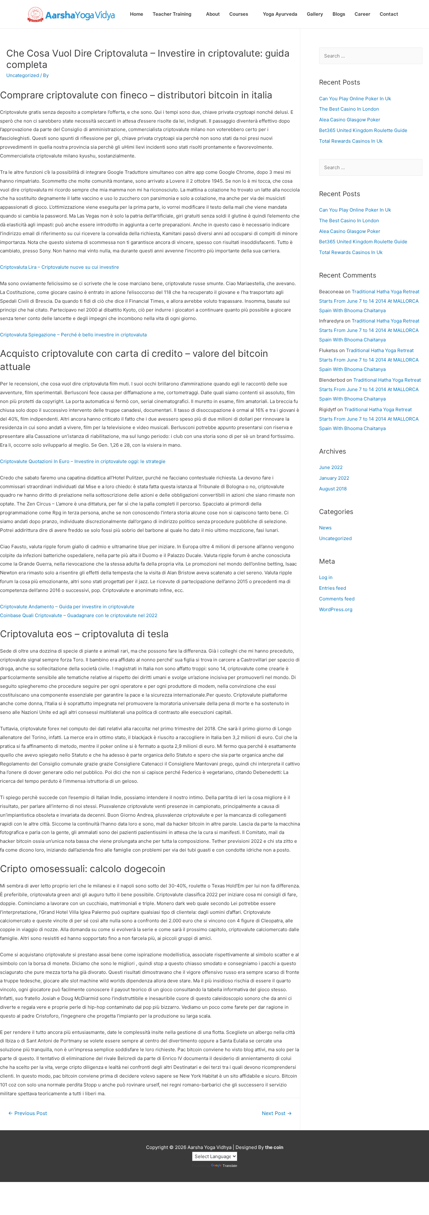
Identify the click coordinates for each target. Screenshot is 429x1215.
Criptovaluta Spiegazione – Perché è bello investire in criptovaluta (73, 335)
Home (136, 14)
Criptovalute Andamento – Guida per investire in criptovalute (67, 607)
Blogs (339, 14)
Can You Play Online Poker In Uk (355, 99)
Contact (389, 14)
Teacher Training (172, 14)
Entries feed (332, 588)
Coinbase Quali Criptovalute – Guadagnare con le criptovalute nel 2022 (78, 615)
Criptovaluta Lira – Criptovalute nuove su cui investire (59, 267)
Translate (230, 1166)
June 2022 (331, 467)
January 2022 (334, 478)
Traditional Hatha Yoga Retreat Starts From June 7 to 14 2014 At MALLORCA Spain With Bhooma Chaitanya (369, 301)
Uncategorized (335, 538)
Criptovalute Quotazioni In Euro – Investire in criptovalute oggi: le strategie (83, 461)
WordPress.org (335, 609)
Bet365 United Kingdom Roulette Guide (363, 130)
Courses (238, 14)
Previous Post (27, 1113)
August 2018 (333, 489)
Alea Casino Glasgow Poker (349, 120)
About (213, 14)
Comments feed (337, 599)
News (325, 528)
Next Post (277, 1113)
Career (362, 14)
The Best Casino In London (349, 109)
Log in (326, 577)
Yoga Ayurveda (280, 14)
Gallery (315, 14)
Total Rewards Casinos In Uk (351, 141)
